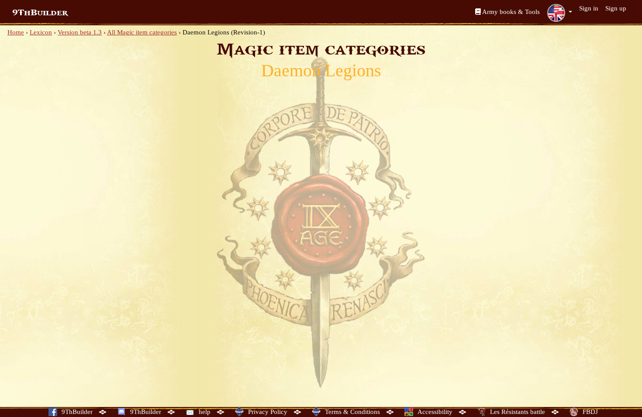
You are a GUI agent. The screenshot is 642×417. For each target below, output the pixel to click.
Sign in (588, 8)
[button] (559, 12)
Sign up (615, 8)
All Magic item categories (142, 32)
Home (15, 32)
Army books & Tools (510, 11)
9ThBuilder (40, 12)
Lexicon (41, 32)
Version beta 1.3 (80, 32)
